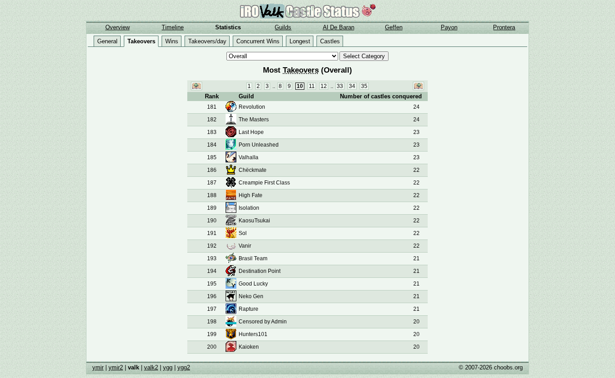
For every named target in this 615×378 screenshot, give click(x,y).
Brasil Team (253, 258)
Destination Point (259, 271)
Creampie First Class (264, 183)
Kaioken (249, 347)
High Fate (250, 195)
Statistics (228, 27)
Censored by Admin (263, 321)
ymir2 (116, 367)
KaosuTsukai (254, 220)
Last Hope (251, 132)
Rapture (248, 309)
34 (352, 86)
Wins (171, 41)
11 (312, 86)
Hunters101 (253, 334)
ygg (167, 367)
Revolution (252, 107)
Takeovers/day (207, 41)
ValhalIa (248, 157)
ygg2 (183, 367)
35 (364, 86)
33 (340, 86)
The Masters (254, 119)
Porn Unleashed (259, 145)
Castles (330, 41)
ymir (98, 367)
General (107, 41)
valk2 (151, 367)
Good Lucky (253, 284)
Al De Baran (338, 27)
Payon (449, 27)
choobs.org (508, 367)
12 (324, 86)
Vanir (245, 246)
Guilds (283, 27)
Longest (299, 41)
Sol (243, 233)
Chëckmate (253, 170)
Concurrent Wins (258, 41)
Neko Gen (251, 296)
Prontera (504, 27)
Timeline (173, 27)
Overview (117, 27)
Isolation (249, 208)
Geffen (393, 27)
